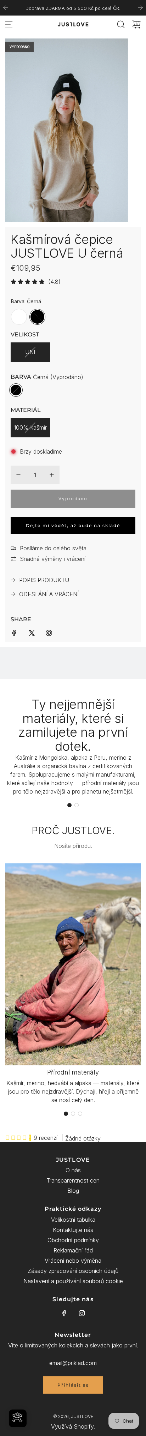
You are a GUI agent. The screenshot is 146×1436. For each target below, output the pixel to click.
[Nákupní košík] (136, 24)
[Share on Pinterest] (49, 632)
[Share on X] (31, 632)
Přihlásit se (73, 1385)
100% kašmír (30, 427)
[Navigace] (9, 24)
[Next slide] (140, 7)
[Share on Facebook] (14, 632)
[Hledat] (121, 24)
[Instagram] (82, 1313)
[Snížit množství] (18, 475)
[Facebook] (64, 1313)
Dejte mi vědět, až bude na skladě (73, 525)
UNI (30, 351)
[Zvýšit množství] (52, 475)
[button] (69, 805)
